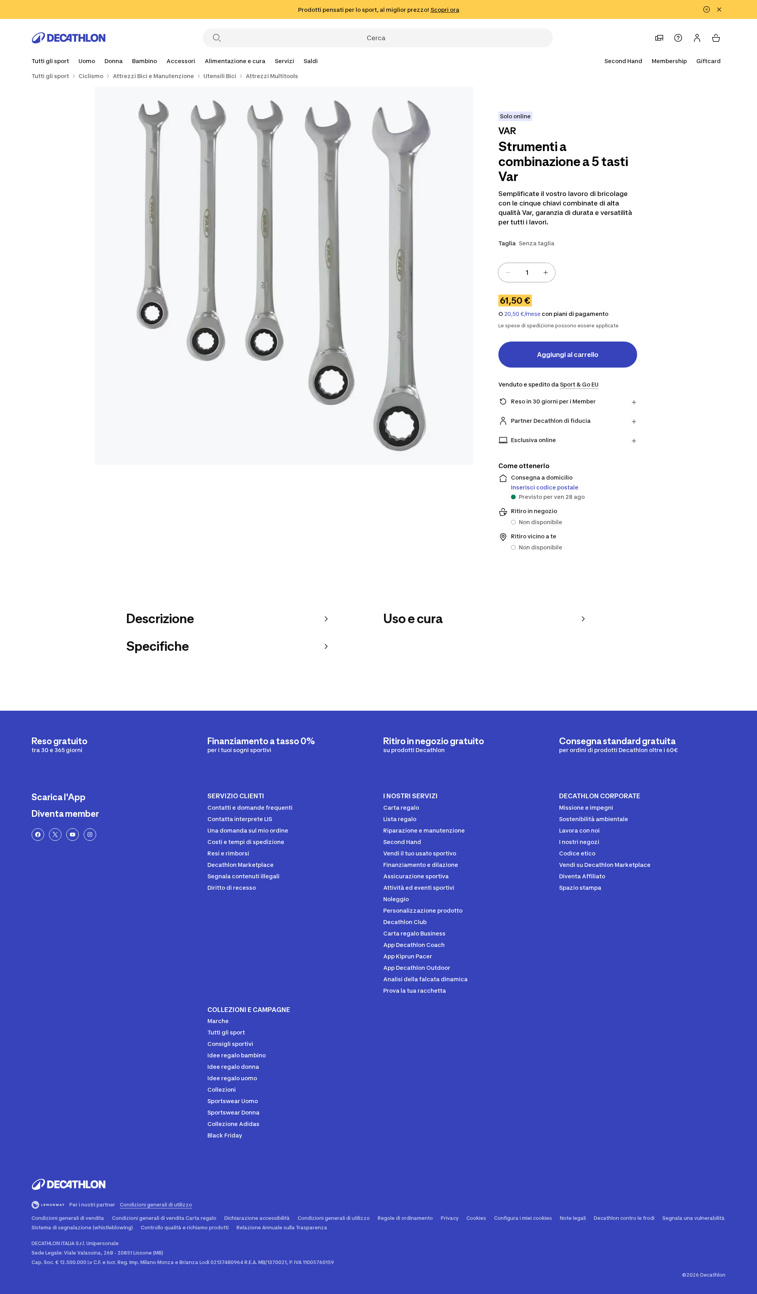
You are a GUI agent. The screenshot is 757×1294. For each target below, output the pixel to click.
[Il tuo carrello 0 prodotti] (716, 37)
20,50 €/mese (522, 314)
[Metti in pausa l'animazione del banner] (706, 9)
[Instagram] (90, 834)
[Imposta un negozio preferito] (659, 37)
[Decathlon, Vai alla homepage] (69, 37)
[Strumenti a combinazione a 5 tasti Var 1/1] (284, 275)
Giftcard (708, 61)
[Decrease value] (507, 272)
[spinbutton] (526, 272)
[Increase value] (545, 272)
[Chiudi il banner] (719, 9)
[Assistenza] (678, 37)
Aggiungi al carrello (568, 355)
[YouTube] (72, 834)
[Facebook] (38, 834)
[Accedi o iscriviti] (697, 37)
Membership (669, 61)
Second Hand (623, 61)
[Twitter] (55, 834)
